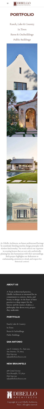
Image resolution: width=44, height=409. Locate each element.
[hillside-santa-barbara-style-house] (22, 113)
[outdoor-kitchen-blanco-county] (22, 160)
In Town (22, 29)
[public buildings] (22, 206)
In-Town (10, 327)
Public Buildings (22, 39)
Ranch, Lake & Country (22, 24)
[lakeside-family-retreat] (22, 66)
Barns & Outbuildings (22, 34)
